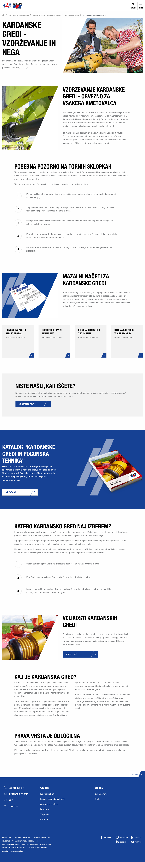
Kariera (99, 788)
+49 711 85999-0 (16, 787)
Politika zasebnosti (22, 837)
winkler (44, 788)
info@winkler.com (18, 794)
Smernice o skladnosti (38, 848)
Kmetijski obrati (47, 794)
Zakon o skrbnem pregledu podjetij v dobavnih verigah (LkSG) (26, 844)
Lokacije (13, 806)
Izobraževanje (101, 794)
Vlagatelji (44, 815)
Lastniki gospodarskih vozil (52, 799)
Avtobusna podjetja (49, 804)
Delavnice (44, 809)
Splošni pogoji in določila (12, 851)
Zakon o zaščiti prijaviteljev (13, 848)
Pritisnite (44, 820)
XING (97, 799)
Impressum (6, 837)
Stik (11, 800)
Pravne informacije (42, 837)
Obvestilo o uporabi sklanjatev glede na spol (20, 841)
